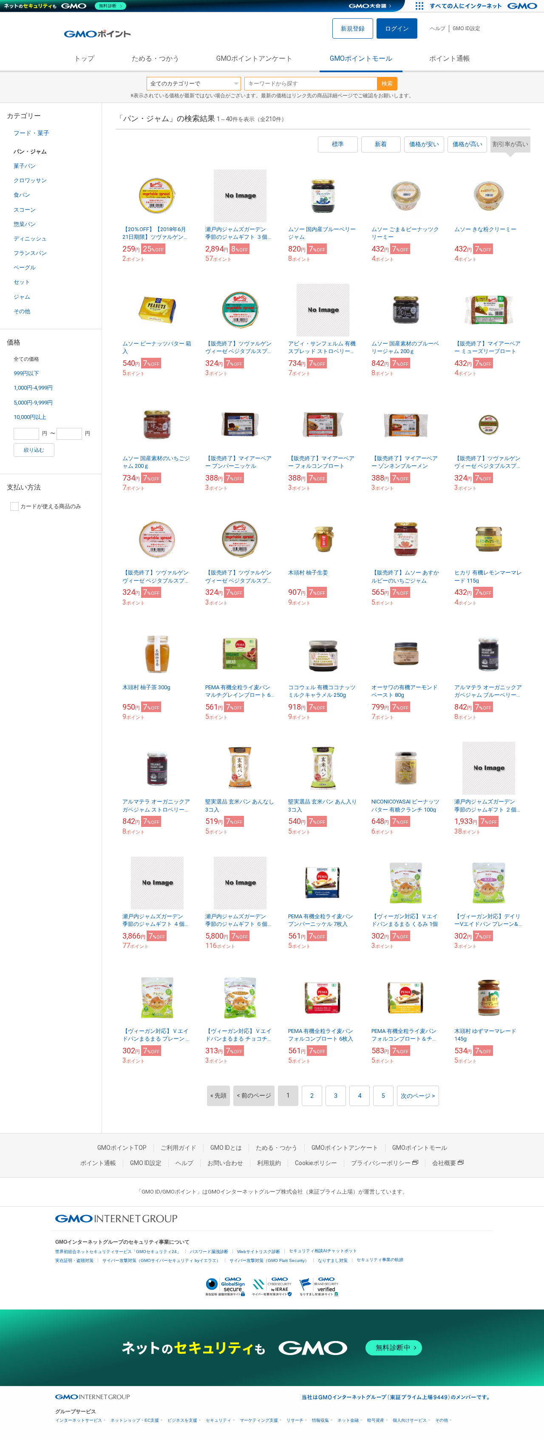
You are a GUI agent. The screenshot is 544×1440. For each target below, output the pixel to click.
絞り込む (34, 450)
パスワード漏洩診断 (209, 1251)
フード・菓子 (31, 133)
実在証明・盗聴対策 (74, 1260)
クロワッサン (30, 180)
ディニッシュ (30, 238)
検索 (387, 83)
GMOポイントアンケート (254, 58)
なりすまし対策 (333, 1260)
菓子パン (25, 166)
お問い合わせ (225, 1163)
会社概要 (444, 1163)
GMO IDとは (226, 1147)
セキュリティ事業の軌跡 (380, 1259)
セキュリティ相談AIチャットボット (323, 1250)
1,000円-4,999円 (33, 388)
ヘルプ (437, 28)
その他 (22, 311)
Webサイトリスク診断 (258, 1251)
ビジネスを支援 (182, 1420)
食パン (22, 195)
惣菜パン (25, 224)
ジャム (22, 297)
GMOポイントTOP (122, 1147)
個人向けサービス (410, 1420)
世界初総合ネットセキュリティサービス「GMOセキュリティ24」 (118, 1251)
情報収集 (320, 1420)
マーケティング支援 (259, 1420)
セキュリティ (218, 1420)
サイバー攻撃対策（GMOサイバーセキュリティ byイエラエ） (161, 1260)
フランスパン (30, 253)
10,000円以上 (30, 417)
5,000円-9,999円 (33, 402)
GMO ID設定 (466, 28)
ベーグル (25, 267)
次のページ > (418, 1095)
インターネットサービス (78, 1420)
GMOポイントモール (361, 58)
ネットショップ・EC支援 (134, 1420)
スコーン (25, 210)
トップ (84, 58)
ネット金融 (348, 1420)
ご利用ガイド (178, 1147)
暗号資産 (375, 1420)
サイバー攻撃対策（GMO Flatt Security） (269, 1260)
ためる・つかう (155, 58)
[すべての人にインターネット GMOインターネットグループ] (484, 6)
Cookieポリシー (316, 1163)
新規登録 (353, 28)
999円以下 (26, 373)
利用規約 (269, 1163)
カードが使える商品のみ (50, 506)
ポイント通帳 (449, 58)
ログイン (397, 28)
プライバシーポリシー (381, 1163)
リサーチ (294, 1420)
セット (22, 282)
